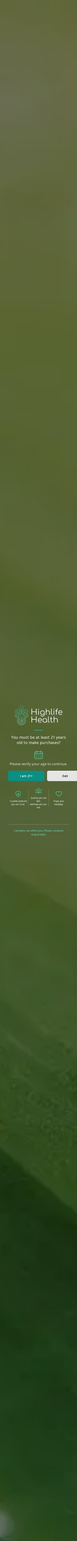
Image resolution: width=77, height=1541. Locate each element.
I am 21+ (26, 776)
